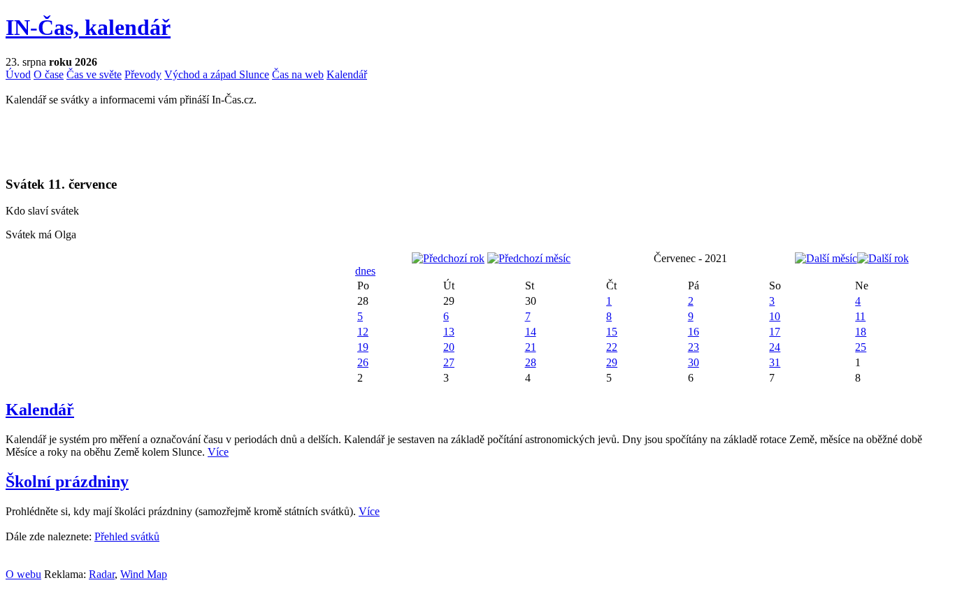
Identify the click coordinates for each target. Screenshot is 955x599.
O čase (49, 74)
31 (774, 362)
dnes (365, 271)
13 (448, 332)
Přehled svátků (126, 536)
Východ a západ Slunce (216, 74)
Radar (102, 574)
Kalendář (346, 74)
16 (693, 332)
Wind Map (143, 574)
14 (530, 332)
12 (362, 332)
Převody (142, 74)
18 (860, 332)
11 (860, 316)
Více (218, 452)
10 (774, 316)
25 (860, 347)
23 (693, 347)
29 (611, 362)
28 (530, 362)
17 (774, 332)
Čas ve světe (94, 74)
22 (611, 347)
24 (774, 347)
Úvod (18, 74)
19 (362, 347)
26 (362, 362)
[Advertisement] (169, 140)
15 (611, 332)
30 (693, 362)
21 (530, 347)
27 (448, 362)
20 (448, 347)
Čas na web (298, 74)
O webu (23, 574)
